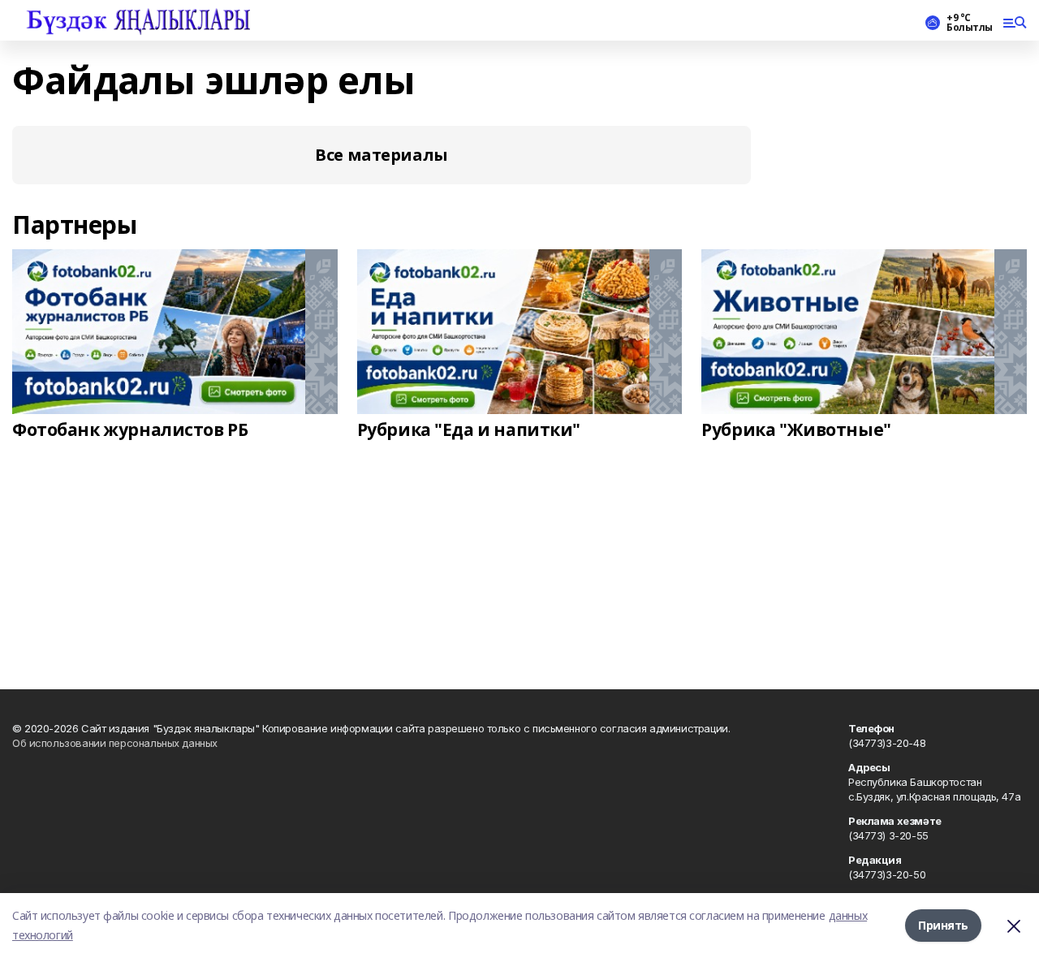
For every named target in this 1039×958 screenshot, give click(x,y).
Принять (943, 925)
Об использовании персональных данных (115, 742)
